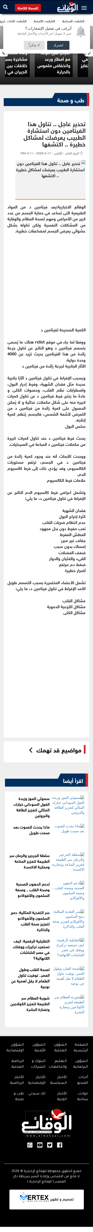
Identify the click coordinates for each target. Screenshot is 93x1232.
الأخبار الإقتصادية (36, 1080)
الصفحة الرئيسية (81, 1048)
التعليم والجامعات (58, 1064)
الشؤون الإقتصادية (15, 1048)
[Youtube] (39, 1145)
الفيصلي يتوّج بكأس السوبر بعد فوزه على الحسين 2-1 (16, 61)
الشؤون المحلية (60, 1048)
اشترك (58, 45)
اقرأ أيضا (73, 780)
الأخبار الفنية (62, 1097)
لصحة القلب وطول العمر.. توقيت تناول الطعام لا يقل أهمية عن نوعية (30, 977)
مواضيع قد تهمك (58, 749)
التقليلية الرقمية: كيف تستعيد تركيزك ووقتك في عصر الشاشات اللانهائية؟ (31, 949)
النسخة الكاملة (28, 7)
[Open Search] (5, 6)
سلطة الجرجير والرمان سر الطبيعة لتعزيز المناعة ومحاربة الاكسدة (29, 861)
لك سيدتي (37, 1094)
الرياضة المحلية (17, 1064)
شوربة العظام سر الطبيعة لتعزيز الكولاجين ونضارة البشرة (30, 1003)
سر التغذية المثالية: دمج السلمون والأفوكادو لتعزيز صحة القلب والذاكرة (30, 920)
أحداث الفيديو (82, 1080)
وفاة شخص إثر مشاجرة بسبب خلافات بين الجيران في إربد (61, 61)
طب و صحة (70, 99)
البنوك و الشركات (38, 1064)
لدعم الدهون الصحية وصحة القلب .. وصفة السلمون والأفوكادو (32, 889)
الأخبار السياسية (58, 1080)
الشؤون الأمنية (38, 1048)
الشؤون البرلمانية (80, 1064)
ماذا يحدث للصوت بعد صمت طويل (31, 829)
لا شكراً (34, 45)
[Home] (67, 6)
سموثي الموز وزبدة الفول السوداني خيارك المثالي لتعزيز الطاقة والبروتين (32, 806)
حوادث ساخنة (82, 1097)
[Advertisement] (46, 279)
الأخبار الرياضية (17, 1080)
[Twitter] (49, 1145)
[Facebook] (59, 1145)
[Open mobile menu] (85, 8)
